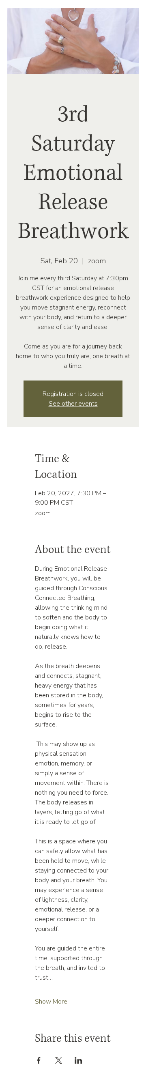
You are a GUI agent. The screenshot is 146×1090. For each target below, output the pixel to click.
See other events (73, 403)
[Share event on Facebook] (39, 1060)
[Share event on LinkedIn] (78, 1060)
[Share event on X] (58, 1060)
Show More (51, 1001)
